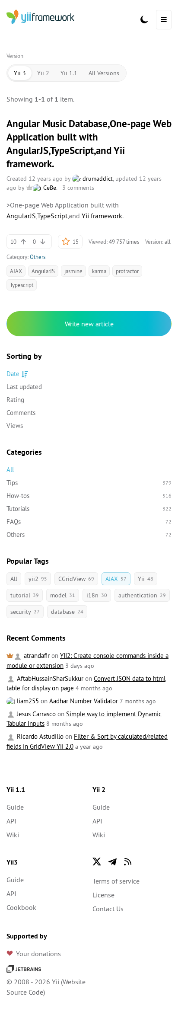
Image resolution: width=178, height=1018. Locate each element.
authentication (142, 595)
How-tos (89, 495)
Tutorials (89, 508)
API (11, 821)
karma (99, 271)
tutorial (24, 595)
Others (37, 256)
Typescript (21, 284)
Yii (145, 579)
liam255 (27, 701)
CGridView (76, 579)
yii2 (38, 579)
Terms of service (116, 881)
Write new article (89, 323)
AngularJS (21, 215)
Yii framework (102, 215)
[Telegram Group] (112, 861)
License (103, 894)
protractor (127, 271)
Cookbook (21, 907)
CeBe (48, 187)
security (25, 612)
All (10, 470)
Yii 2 (43, 73)
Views (14, 425)
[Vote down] (43, 241)
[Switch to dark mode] (144, 19)
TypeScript (52, 215)
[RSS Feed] (128, 861)
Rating (15, 400)
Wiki (12, 834)
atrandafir (36, 655)
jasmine (73, 271)
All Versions (104, 73)
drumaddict (97, 178)
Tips (89, 483)
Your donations (38, 953)
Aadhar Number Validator (83, 701)
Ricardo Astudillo (39, 736)
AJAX (16, 271)
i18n (96, 595)
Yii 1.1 (68, 73)
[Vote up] (23, 241)
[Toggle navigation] (164, 19)
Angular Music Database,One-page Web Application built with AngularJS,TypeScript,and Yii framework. (89, 143)
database (67, 612)
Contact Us (108, 908)
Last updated (24, 387)
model (62, 595)
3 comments (78, 187)
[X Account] (96, 861)
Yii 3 (20, 73)
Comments (20, 412)
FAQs (89, 521)
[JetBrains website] (23, 968)
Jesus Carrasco (35, 714)
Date (12, 374)
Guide (15, 807)
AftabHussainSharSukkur (49, 678)
